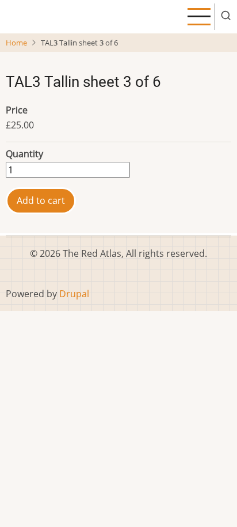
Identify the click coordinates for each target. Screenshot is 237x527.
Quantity (24, 153)
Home (16, 42)
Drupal (74, 293)
